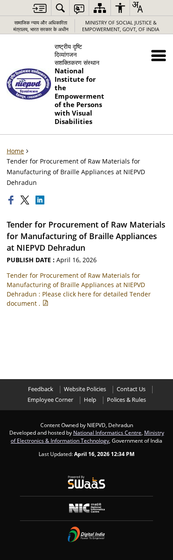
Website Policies (85, 389)
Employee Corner (50, 400)
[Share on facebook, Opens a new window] (12, 200)
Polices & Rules (126, 400)
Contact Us (131, 389)
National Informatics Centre (107, 432)
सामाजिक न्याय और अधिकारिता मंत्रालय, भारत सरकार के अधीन (40, 25)
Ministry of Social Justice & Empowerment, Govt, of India (120, 25)
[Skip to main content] (39, 8)
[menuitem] (60, 8)
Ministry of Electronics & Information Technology (87, 436)
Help (90, 400)
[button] (158, 55)
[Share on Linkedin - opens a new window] (40, 200)
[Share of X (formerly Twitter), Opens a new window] (25, 200)
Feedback (40, 389)
